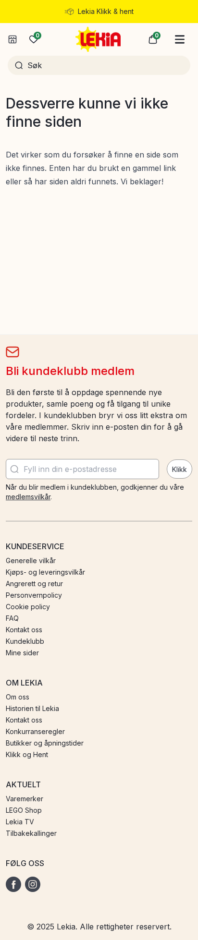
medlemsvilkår (28, 497)
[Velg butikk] (12, 39)
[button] (153, 39)
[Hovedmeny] (179, 39)
